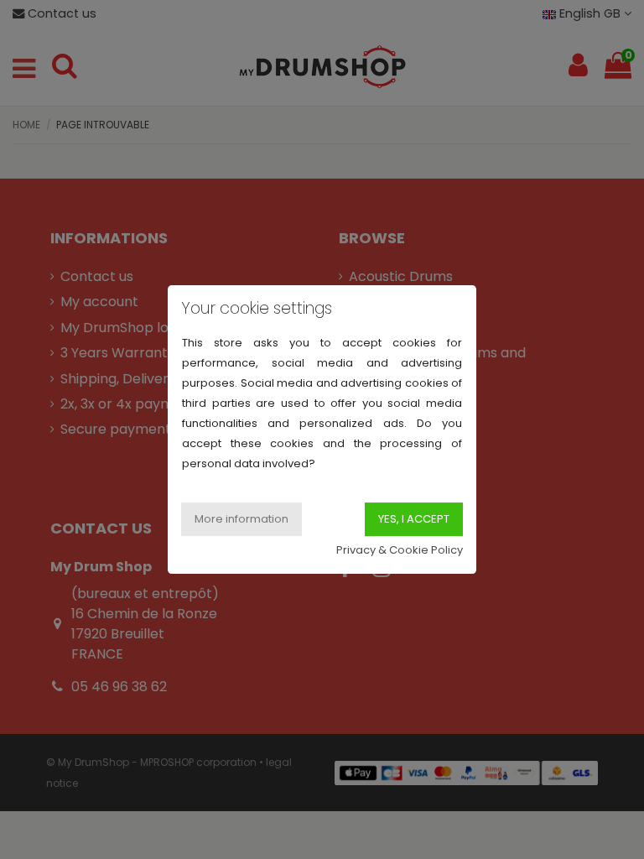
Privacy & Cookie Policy (399, 550)
